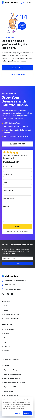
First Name (10, 167)
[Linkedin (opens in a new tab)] (7, 294)
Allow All (27, 413)
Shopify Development (11, 395)
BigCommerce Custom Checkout (14, 383)
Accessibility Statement (11, 359)
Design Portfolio (9, 329)
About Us (7, 346)
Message (6, 206)
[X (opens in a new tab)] (3, 294)
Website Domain (12, 198)
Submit (17, 227)
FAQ (5, 342)
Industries (7, 334)
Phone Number (12, 190)
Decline (17, 413)
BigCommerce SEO (10, 387)
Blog (5, 338)
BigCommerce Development (13, 374)
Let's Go (17, 263)
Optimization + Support (11, 314)
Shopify (6, 310)
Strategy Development (11, 318)
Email (9, 182)
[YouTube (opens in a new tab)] (12, 294)
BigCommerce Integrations (12, 378)
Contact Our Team (17, 74)
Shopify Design (8, 391)
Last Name (10, 174)
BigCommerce (8, 306)
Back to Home (17, 68)
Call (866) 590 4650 (17, 144)
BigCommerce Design (11, 370)
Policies (6, 351)
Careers (6, 355)
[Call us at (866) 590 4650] (23, 2)
